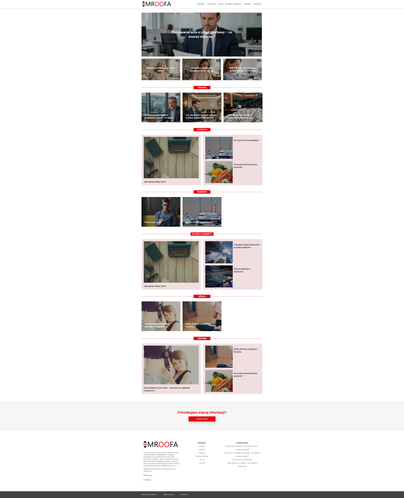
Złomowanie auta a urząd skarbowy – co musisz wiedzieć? (201, 34)
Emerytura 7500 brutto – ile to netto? (161, 69)
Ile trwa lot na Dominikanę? (246, 140)
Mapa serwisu (169, 494)
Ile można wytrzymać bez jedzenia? (245, 165)
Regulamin (184, 494)
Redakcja (148, 475)
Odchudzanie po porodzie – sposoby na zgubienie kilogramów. (158, 325)
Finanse (247, 4)
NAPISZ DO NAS (202, 419)
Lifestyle (211, 4)
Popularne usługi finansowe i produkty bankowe (247, 246)
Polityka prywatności (149, 494)
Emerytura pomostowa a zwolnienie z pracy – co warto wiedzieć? (159, 116)
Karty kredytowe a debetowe (242, 270)
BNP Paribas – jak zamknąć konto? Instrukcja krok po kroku (242, 69)
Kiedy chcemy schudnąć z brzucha (198, 325)
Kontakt (147, 480)
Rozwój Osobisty (234, 4)
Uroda (221, 4)
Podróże (257, 4)
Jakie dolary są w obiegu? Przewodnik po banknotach (240, 116)
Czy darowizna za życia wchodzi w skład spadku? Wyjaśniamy (201, 116)
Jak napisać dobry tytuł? (155, 181)
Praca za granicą (153, 222)
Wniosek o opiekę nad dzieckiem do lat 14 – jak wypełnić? (202, 69)
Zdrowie (201, 4)
